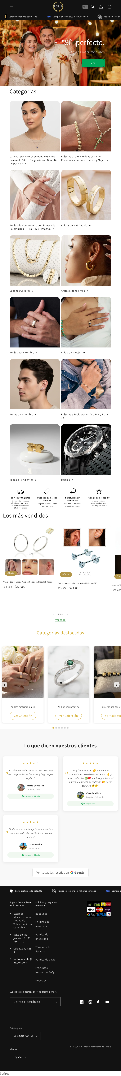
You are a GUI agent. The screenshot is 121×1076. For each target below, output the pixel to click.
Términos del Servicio (43, 949)
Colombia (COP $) (23, 1035)
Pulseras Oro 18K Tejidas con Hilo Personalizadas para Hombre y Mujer (83, 158)
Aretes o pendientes (73, 290)
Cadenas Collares (20, 290)
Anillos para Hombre (22, 352)
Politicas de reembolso (42, 924)
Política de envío (45, 959)
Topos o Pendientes (21, 479)
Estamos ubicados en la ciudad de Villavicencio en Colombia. (22, 920)
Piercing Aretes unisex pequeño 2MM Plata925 (77, 583)
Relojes (65, 479)
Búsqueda (41, 913)
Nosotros (41, 980)
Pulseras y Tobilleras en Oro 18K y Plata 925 (84, 416)
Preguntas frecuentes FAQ (44, 970)
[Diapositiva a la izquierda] (53, 614)
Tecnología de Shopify (101, 1046)
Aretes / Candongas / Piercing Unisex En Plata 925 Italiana (28, 582)
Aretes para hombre (21, 414)
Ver (93, 63)
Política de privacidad (41, 936)
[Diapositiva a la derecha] (68, 614)
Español (18, 1057)
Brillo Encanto (83, 1046)
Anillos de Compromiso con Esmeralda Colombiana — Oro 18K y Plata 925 (32, 227)
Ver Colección (23, 716)
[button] (11, 6)
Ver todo (60, 619)
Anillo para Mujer (71, 352)
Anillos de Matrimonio (74, 225)
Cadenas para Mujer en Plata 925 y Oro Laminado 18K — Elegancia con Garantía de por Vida (33, 160)
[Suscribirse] (56, 1001)
